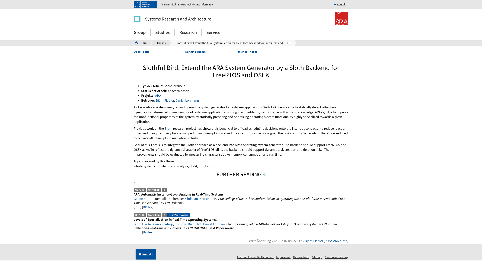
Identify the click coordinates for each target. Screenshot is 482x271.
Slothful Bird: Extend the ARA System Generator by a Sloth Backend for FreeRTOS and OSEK (233, 43)
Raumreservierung (336, 257)
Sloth (168, 128)
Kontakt (341, 4)
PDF (137, 207)
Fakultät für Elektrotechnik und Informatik (188, 4)
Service (213, 32)
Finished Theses (247, 51)
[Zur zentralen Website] (146, 4)
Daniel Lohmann (187, 100)
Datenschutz (301, 257)
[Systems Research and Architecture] (139, 19)
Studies (162, 32)
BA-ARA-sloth (337, 241)
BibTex (147, 207)
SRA (141, 43)
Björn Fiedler (165, 100)
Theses (161, 43)
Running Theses (195, 51)
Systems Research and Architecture (178, 19)
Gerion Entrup (143, 198)
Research (188, 32)
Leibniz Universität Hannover (255, 257)
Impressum (283, 257)
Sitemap (317, 257)
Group (140, 32)
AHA (158, 95)
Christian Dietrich (197, 198)
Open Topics (141, 51)
